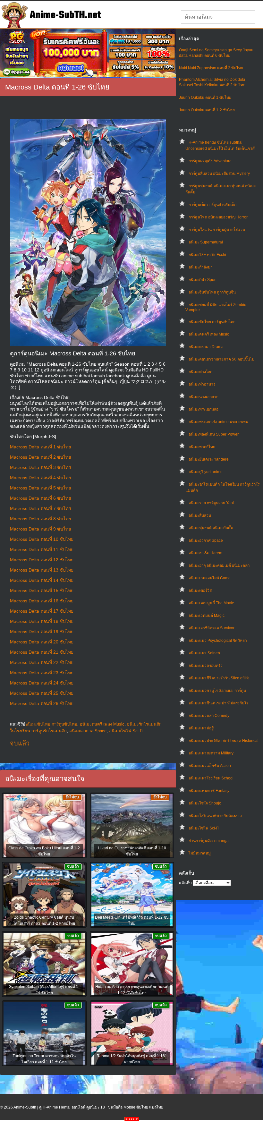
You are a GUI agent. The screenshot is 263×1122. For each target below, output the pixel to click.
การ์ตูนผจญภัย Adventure (210, 161)
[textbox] (218, 17)
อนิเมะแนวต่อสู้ (201, 728)
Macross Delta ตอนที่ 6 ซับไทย (40, 498)
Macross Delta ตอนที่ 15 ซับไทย (41, 590)
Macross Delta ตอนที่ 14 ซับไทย (41, 580)
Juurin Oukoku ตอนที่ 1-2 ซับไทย (207, 110)
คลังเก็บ (185, 883)
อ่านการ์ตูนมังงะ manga (209, 840)
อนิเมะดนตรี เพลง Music (209, 334)
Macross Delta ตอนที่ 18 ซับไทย (41, 621)
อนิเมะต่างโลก (200, 372)
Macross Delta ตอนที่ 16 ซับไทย (41, 600)
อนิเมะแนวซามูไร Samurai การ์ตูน (217, 690)
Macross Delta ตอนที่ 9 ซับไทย (40, 528)
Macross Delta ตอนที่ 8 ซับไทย (40, 518)
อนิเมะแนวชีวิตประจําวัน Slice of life (219, 678)
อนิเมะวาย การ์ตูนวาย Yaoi (211, 503)
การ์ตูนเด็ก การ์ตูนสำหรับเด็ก (212, 204)
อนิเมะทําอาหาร (202, 384)
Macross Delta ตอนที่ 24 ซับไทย (41, 682)
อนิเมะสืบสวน (200, 515)
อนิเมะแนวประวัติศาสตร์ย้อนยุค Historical (224, 740)
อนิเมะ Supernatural (206, 242)
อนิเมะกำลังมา (201, 267)
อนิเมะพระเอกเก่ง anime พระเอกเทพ (218, 422)
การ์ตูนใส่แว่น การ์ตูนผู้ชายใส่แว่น (217, 229)
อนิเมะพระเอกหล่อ (203, 409)
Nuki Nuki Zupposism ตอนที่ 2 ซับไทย (211, 68)
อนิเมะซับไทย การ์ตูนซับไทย (212, 321)
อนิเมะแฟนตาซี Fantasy (209, 790)
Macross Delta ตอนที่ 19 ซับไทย (41, 631)
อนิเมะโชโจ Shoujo (205, 803)
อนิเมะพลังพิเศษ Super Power (214, 434)
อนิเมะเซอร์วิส (200, 590)
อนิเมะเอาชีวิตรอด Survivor (211, 628)
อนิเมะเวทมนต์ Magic (207, 615)
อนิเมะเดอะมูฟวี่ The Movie (211, 603)
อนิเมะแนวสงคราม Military (211, 753)
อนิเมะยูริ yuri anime (206, 472)
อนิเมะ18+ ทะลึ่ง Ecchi (207, 254)
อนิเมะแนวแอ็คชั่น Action (210, 765)
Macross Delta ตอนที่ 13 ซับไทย (41, 570)
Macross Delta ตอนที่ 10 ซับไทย (41, 539)
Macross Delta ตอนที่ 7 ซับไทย (40, 508)
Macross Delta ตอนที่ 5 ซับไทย (40, 487)
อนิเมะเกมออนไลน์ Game (210, 578)
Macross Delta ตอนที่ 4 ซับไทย (40, 477)
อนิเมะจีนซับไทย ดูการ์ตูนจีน (212, 292)
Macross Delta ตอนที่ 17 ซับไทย (41, 611)
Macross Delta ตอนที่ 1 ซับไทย (40, 446)
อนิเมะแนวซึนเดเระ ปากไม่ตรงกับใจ (219, 703)
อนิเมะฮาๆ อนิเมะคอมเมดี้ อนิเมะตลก (219, 565)
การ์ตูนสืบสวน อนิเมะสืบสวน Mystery (219, 173)
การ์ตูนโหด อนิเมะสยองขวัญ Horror (218, 217)
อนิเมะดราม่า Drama (206, 346)
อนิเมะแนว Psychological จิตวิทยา (218, 640)
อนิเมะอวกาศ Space (206, 540)
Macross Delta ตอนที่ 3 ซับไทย (40, 467)
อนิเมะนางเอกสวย (203, 397)
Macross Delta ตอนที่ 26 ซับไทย (41, 703)
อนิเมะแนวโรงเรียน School (211, 778)
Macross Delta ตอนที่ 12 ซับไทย (41, 559)
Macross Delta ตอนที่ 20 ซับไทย (41, 641)
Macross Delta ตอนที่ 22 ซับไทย (41, 662)
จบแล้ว (20, 743)
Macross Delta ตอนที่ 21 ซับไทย (41, 652)
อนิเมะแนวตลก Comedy (209, 715)
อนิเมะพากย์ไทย (202, 447)
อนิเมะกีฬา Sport (202, 279)
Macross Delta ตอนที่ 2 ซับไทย (40, 457)
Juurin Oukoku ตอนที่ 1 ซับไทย (205, 97)
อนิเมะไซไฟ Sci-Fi (204, 828)
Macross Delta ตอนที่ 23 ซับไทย (41, 672)
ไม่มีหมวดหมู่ (200, 853)
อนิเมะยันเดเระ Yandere (209, 459)
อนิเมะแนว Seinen (204, 653)
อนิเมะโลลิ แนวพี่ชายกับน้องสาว (215, 815)
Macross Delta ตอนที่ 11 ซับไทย (41, 549)
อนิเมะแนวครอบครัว (206, 665)
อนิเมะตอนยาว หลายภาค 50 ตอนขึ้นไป (221, 359)
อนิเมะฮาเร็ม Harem (205, 553)
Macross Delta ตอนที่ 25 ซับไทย (41, 693)
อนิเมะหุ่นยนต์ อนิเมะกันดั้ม (211, 528)
